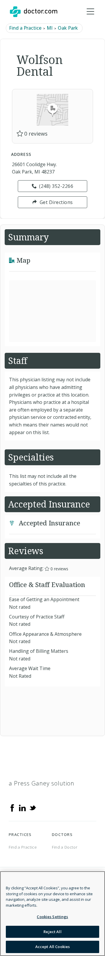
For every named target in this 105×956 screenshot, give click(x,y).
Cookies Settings (52, 916)
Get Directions (56, 202)
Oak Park (68, 28)
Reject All (52, 931)
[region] (52, 913)
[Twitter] (32, 807)
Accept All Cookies (52, 946)
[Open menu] (90, 12)
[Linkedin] (22, 807)
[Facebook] (12, 807)
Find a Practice (25, 28)
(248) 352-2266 (56, 186)
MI (49, 28)
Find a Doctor (64, 847)
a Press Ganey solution (41, 783)
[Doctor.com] (33, 11)
